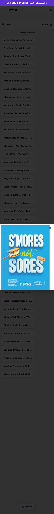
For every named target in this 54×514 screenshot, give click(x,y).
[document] (27, 257)
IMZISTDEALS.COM (38, 3)
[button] (50, 228)
